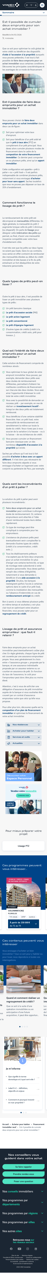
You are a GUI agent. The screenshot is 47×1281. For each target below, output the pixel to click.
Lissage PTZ (23, 845)
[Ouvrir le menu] (42, 5)
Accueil (5, 1124)
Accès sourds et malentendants (23, 1263)
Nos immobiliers (17, 1191)
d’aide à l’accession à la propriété (18, 54)
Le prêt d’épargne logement (20, 325)
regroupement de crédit (14, 613)
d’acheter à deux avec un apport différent (22, 458)
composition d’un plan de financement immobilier (21, 711)
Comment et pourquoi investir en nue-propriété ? (21, 1101)
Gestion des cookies (32, 1259)
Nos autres (12, 1231)
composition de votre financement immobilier (23, 156)
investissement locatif (27, 406)
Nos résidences (20, 725)
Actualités (18, 743)
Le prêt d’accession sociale (19, 312)
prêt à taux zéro (20, 142)
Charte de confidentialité (33, 1257)
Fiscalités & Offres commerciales (13, 1257)
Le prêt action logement (18, 316)
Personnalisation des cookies (14, 1259)
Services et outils (21, 737)
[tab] (19, 1026)
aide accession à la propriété (23, 579)
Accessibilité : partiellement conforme (22, 1261)
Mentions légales (27, 1255)
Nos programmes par (15, 1202)
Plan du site (15, 1255)
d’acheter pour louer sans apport (21, 180)
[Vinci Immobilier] (9, 5)
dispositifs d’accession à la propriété (24, 446)
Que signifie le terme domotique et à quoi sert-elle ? (21, 1078)
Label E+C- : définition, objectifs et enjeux (18, 1089)
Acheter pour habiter (23, 731)
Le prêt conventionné (16, 320)
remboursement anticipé (18, 595)
